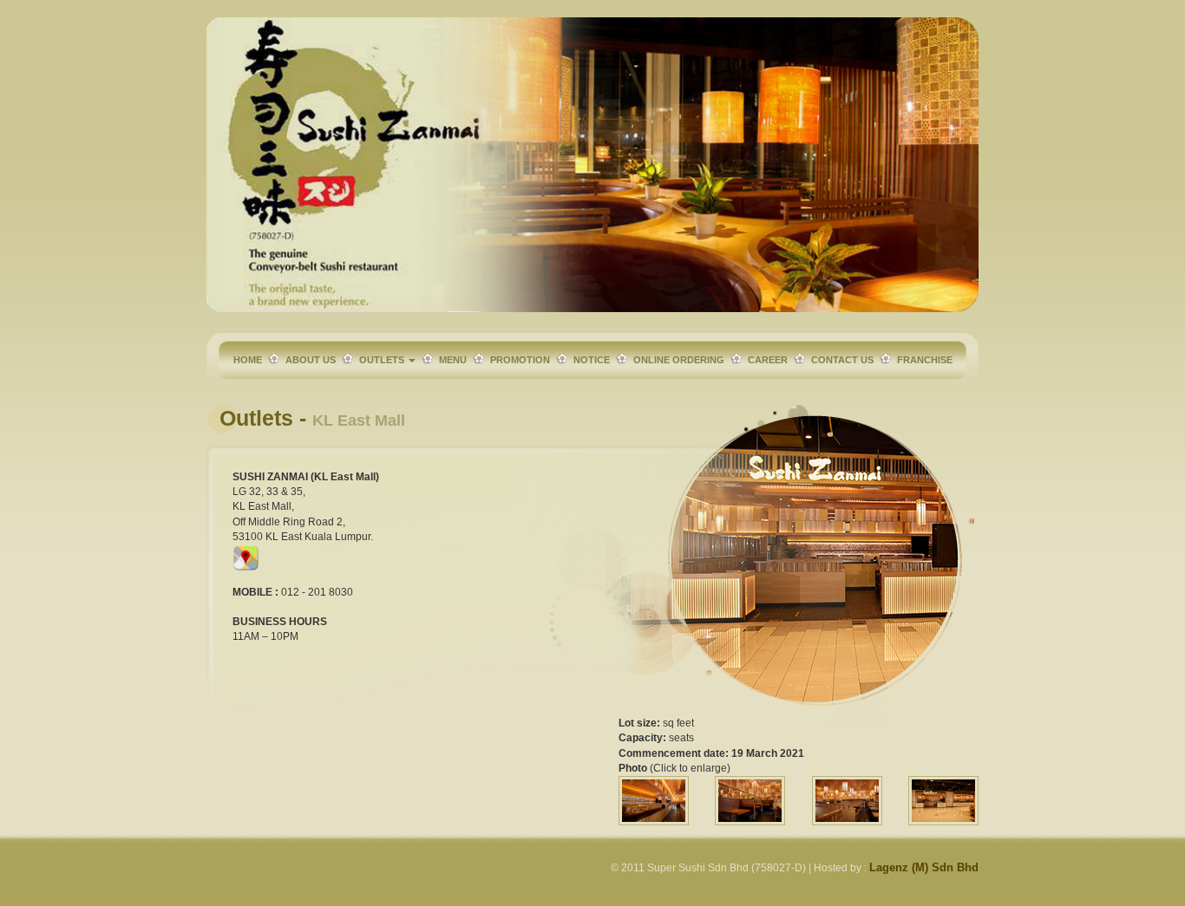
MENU (453, 360)
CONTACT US (842, 360)
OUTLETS (383, 360)
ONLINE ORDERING (678, 360)
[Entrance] (654, 800)
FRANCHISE (925, 360)
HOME (247, 360)
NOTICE (591, 360)
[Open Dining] (847, 800)
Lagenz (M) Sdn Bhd (924, 867)
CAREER (768, 360)
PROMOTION (520, 360)
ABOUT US (310, 360)
